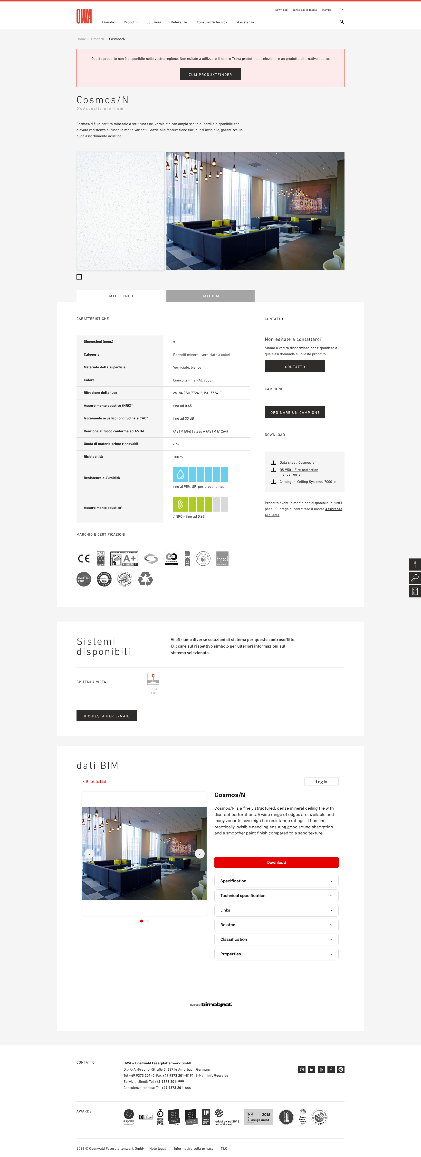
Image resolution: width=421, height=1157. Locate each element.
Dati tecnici (120, 296)
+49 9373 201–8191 (178, 1075)
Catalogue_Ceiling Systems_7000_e (308, 481)
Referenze (179, 22)
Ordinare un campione (295, 412)
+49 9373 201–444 (176, 1087)
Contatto (295, 367)
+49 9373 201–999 (169, 1081)
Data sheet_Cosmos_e (297, 462)
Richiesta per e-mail (107, 716)
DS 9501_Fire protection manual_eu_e (298, 472)
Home (81, 39)
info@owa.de (217, 1075)
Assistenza (245, 22)
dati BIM (210, 296)
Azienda (107, 22)
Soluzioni (153, 22)
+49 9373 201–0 (141, 1075)
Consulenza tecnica (212, 22)
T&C (224, 1148)
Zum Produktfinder (210, 74)
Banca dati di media (304, 9)
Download (281, 9)
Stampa (326, 9)
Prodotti (130, 22)
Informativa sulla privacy (193, 1148)
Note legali (158, 1148)
